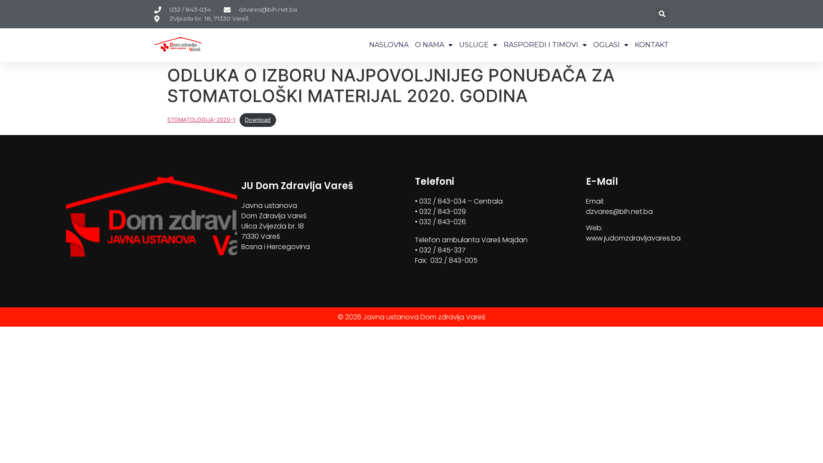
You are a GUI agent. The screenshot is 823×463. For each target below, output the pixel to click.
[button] (662, 14)
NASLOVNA (388, 45)
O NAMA (429, 45)
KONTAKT (652, 45)
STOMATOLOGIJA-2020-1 (201, 120)
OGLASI (606, 45)
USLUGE (474, 45)
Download (257, 120)
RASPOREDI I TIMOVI (541, 45)
